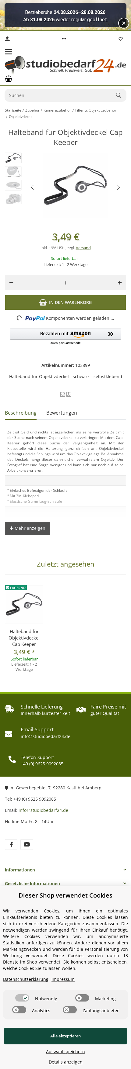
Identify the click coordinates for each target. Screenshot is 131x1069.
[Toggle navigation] (8, 51)
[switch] (22, 998)
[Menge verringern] (11, 282)
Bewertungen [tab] (61, 412)
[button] (64, 38)
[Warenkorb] (8, 78)
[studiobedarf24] (65, 65)
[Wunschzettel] (120, 39)
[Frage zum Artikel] (68, 394)
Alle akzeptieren (65, 1036)
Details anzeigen (66, 1062)
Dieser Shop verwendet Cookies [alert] (65, 895)
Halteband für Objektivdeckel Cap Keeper (24, 637)
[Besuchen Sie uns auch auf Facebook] (11, 844)
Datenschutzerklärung (25, 979)
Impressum (63, 979)
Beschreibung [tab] (21, 412)
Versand (83, 247)
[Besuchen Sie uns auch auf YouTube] (26, 844)
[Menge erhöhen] (119, 282)
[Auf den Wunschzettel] (62, 394)
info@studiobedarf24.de (43, 810)
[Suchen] (121, 95)
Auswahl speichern (65, 1051)
